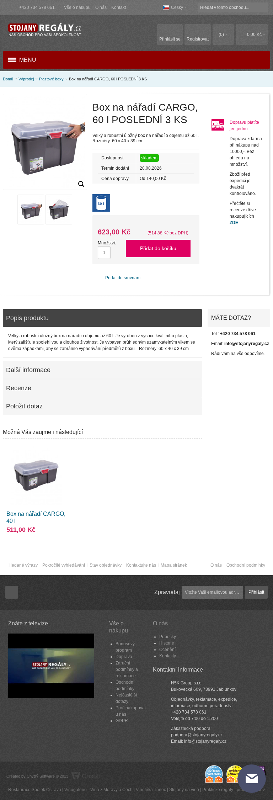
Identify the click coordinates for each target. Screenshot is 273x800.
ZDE (234, 222)
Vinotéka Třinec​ (151, 789)
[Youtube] (11, 592)
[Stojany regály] (44, 30)
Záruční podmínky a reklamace (127, 669)
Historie (166, 643)
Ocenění (167, 649)
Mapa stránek (174, 565)
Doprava (124, 656)
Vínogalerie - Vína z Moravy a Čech (98, 789)
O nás (101, 7)
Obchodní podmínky (245, 565)
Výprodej (26, 79)
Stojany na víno (184, 789)
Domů (8, 79)
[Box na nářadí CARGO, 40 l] (36, 475)
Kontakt (118, 7)
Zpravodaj (167, 592)
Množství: (107, 242)
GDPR (122, 720)
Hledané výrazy (22, 565)
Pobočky (167, 636)
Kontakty (167, 655)
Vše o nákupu (77, 7)
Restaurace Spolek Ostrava (34, 789)
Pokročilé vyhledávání (63, 565)
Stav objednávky (106, 565)
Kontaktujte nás (141, 565)
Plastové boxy (51, 79)
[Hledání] (263, 7)
